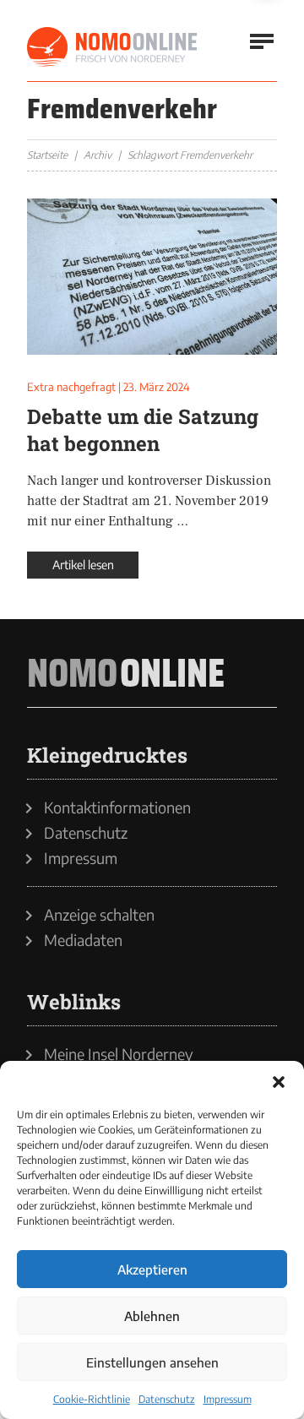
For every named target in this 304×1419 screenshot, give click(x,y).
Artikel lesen (83, 564)
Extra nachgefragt (71, 387)
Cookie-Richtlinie (91, 1399)
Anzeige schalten (99, 914)
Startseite (47, 155)
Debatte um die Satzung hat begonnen (142, 430)
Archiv (97, 155)
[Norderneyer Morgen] (113, 47)
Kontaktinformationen (117, 807)
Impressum (228, 1399)
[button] (278, 1082)
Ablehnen (152, 1316)
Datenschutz (166, 1399)
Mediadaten (83, 940)
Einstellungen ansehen (152, 1362)
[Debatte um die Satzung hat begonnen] (152, 276)
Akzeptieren (152, 1269)
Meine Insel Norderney (118, 1054)
